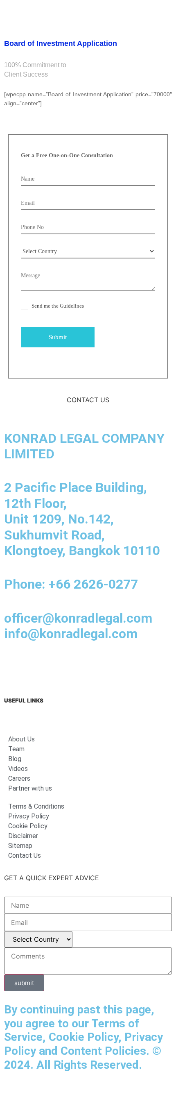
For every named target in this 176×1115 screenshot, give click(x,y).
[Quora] (149, 667)
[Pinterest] (127, 667)
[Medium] (59, 667)
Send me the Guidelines (57, 306)
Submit (58, 337)
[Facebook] (37, 667)
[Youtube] (82, 667)
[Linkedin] (14, 667)
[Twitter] (104, 667)
